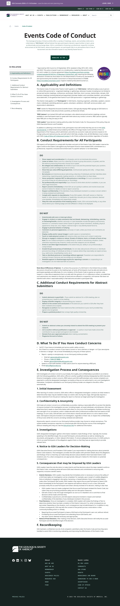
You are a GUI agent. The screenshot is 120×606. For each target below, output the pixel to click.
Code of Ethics (84, 585)
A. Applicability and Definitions (20, 73)
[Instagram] (25, 574)
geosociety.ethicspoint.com (59, 357)
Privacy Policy (18, 597)
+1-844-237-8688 (54, 359)
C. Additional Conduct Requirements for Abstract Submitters (19, 87)
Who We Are (49, 563)
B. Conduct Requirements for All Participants (21, 79)
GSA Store (89, 9)
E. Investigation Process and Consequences (19, 102)
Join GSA (108, 9)
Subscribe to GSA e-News (88, 579)
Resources (76, 15)
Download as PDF (58, 58)
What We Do (30, 15)
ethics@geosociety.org (53, 366)
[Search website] (111, 15)
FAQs (46, 585)
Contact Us (82, 588)
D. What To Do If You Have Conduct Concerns (19, 95)
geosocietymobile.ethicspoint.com (60, 361)
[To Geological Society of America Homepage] (15, 15)
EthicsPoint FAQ (69, 425)
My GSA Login (83, 563)
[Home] (10, 26)
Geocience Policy (52, 575)
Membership (64, 15)
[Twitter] (21, 574)
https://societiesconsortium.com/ (48, 81)
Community (82, 566)
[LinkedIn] (17, 574)
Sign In (98, 9)
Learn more (106, 3)
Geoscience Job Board (86, 575)
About (85, 15)
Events (40, 15)
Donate (80, 9)
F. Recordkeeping (16, 108)
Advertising (82, 582)
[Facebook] (13, 574)
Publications (51, 15)
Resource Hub (50, 579)
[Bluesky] (29, 574)
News (46, 582)
